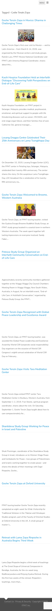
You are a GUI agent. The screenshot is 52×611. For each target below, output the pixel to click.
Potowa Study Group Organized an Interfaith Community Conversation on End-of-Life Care (25, 255)
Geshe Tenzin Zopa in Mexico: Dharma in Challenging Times (24, 22)
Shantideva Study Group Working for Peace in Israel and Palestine (25, 428)
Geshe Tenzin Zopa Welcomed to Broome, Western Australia (25, 196)
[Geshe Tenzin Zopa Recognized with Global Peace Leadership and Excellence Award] (26, 327)
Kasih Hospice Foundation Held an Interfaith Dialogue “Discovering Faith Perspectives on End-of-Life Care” (26, 80)
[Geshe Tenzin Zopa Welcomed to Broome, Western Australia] (26, 210)
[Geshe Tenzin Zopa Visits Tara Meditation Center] (26, 384)
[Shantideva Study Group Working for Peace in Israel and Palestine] (26, 441)
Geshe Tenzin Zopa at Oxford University (23, 483)
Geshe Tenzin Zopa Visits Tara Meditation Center (24, 371)
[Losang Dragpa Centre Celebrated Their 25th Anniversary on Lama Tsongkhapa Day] (26, 153)
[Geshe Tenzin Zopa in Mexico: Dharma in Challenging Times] (26, 35)
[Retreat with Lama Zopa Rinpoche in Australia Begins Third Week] (26, 553)
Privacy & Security (23, 601)
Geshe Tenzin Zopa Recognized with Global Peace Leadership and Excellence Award (25, 313)
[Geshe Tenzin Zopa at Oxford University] (26, 495)
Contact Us (9, 601)
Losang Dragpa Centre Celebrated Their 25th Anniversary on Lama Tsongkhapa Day (25, 139)
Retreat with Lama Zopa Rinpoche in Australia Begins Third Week (21, 539)
